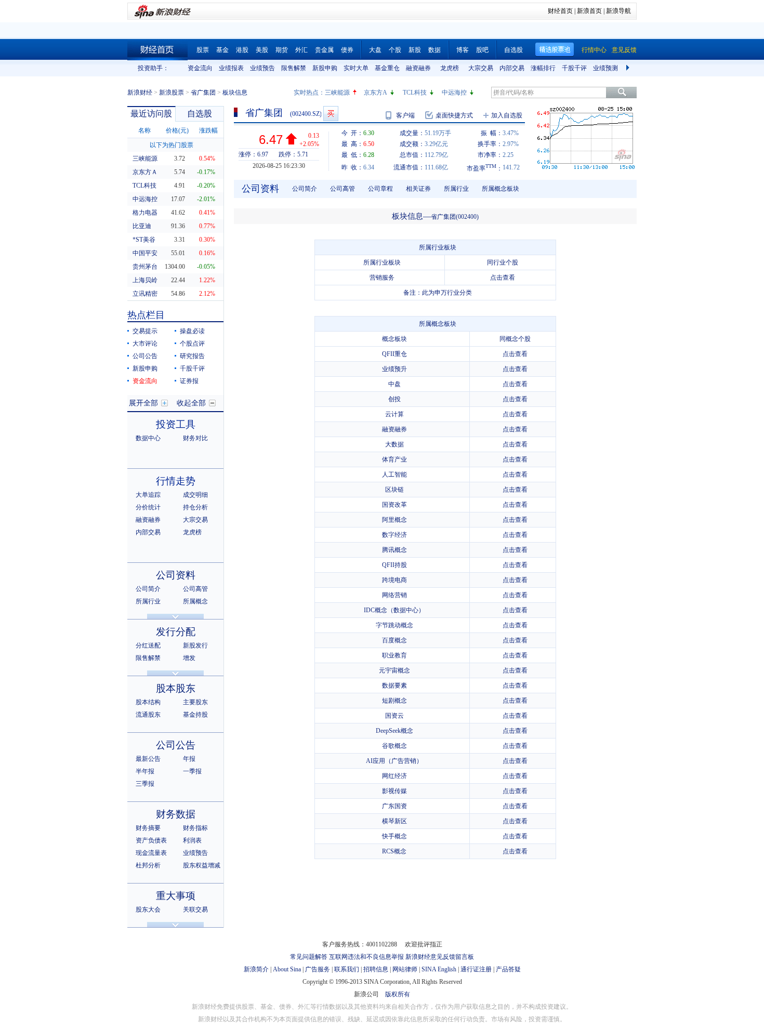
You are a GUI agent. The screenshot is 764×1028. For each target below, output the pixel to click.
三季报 (145, 783)
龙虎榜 (449, 68)
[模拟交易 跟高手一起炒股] (330, 113)
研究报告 (192, 356)
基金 (222, 50)
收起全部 (191, 403)
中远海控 (454, 92)
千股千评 (574, 68)
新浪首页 (589, 11)
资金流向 (200, 68)
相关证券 (418, 188)
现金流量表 (151, 852)
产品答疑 (508, 969)
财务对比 (195, 438)
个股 (395, 50)
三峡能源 (337, 92)
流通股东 (148, 714)
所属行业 (148, 601)
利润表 (192, 840)
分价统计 (148, 507)
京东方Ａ (145, 172)
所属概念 (195, 601)
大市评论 (145, 343)
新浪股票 (171, 92)
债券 (347, 50)
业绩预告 (262, 68)
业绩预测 (605, 68)
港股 (242, 50)
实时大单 (356, 68)
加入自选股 (506, 115)
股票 (202, 50)
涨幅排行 (543, 68)
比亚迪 (142, 226)
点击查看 (502, 277)
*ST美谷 (144, 239)
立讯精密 (145, 293)
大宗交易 (480, 68)
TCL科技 (415, 92)
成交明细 (195, 494)
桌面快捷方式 (454, 115)
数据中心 (148, 438)
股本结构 (148, 702)
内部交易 (511, 68)
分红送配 (148, 645)
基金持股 (195, 714)
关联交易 (195, 909)
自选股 (513, 50)
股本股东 (175, 688)
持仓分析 (195, 507)
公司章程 (380, 188)
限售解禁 (293, 68)
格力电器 (145, 212)
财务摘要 (148, 828)
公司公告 (145, 356)
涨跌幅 (208, 130)
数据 (434, 50)
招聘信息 (375, 969)
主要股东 (195, 702)
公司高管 (195, 588)
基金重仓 (387, 68)
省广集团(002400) (455, 216)
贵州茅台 (145, 266)
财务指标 (195, 828)
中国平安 (145, 253)
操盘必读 (192, 331)
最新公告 (148, 758)
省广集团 (203, 92)
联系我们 (346, 969)
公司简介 (148, 588)
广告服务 (317, 969)
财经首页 (560, 11)
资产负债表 (151, 840)
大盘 (375, 50)
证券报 (189, 381)
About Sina (287, 969)
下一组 (629, 68)
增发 (189, 658)
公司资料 (175, 575)
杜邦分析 (148, 865)
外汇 (301, 50)
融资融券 (418, 68)
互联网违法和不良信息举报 (366, 956)
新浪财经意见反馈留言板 (439, 956)
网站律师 (404, 969)
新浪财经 (139, 92)
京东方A (375, 92)
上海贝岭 (145, 280)
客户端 (405, 115)
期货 (281, 50)
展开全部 (143, 403)
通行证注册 (476, 969)
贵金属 (324, 50)
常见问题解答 (308, 956)
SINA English (438, 969)
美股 (262, 50)
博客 (462, 50)
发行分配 (175, 631)
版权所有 (397, 994)
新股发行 (195, 645)
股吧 (482, 50)
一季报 (192, 771)
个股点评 (192, 343)
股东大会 (148, 909)
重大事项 (175, 895)
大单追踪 (148, 494)
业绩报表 (231, 68)
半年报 (145, 771)
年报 (189, 758)
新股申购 (324, 68)
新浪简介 (256, 969)
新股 (415, 50)
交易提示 (145, 331)
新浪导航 (618, 11)
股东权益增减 (201, 865)
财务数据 (175, 814)
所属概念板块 (500, 188)
